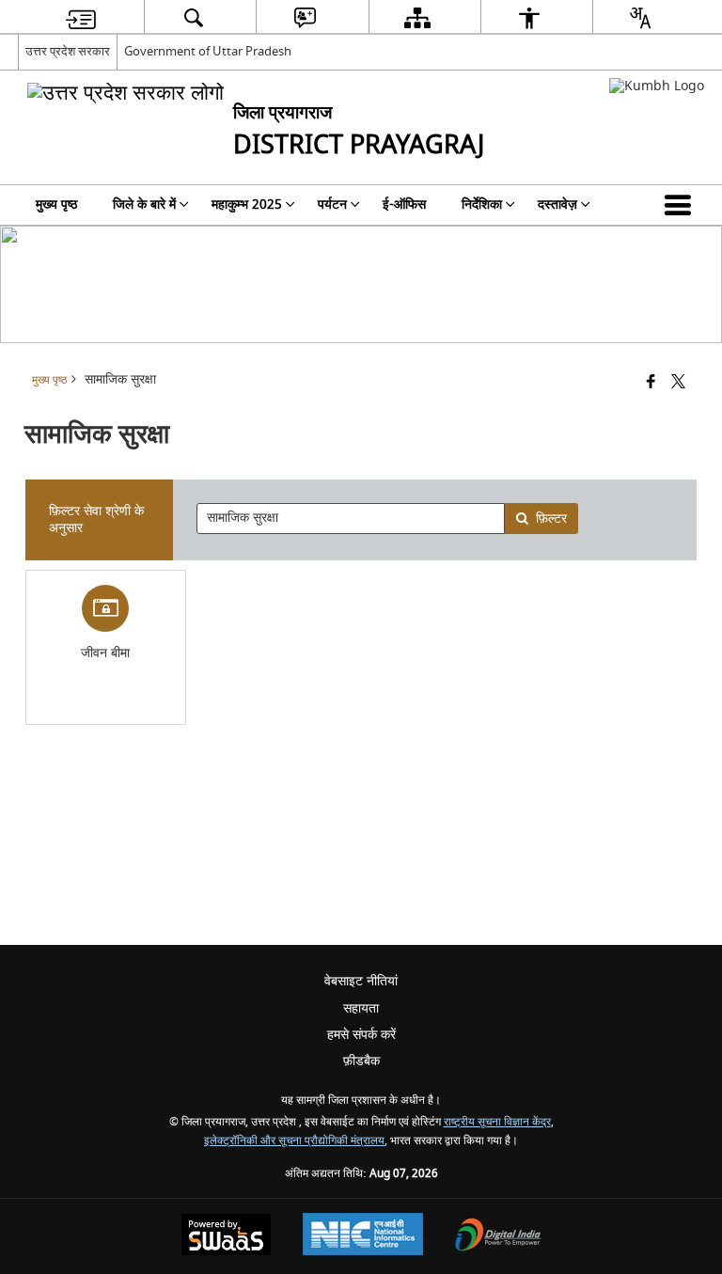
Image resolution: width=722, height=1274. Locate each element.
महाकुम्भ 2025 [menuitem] (247, 204)
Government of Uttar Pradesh (207, 51)
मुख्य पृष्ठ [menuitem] (56, 204)
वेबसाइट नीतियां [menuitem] (361, 981)
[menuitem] (81, 17)
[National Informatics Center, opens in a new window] (363, 1236)
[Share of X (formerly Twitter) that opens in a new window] (678, 383)
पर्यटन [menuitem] (332, 204)
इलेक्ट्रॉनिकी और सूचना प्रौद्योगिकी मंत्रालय (294, 1141)
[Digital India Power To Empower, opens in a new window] (498, 1237)
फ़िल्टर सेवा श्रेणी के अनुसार (96, 519)
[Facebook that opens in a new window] (651, 383)
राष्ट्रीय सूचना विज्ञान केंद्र (497, 1122)
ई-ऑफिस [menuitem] (404, 204)
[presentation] (350, 518)
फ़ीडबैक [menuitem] (361, 1061)
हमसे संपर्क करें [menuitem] (361, 1035)
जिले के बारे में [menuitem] (144, 204)
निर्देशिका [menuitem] (482, 204)
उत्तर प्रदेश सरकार (67, 51)
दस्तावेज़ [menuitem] (557, 204)
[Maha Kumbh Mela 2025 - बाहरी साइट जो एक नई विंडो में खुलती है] (656, 86)
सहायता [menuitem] (361, 1008)
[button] (681, 205)
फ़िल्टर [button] (551, 518)
